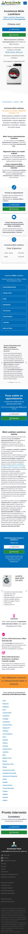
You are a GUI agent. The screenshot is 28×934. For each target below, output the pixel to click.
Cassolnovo (6, 715)
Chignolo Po (6, 728)
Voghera (5, 800)
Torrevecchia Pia (7, 785)
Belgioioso (6, 706)
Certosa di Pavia (7, 725)
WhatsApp (15, 35)
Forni (16, 465)
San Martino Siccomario (9, 773)
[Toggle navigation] (25, 3)
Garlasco (5, 743)
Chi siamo (3, 866)
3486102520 (15, 29)
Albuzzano (6, 703)
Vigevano (5, 797)
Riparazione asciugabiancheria (9, 874)
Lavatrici (13, 464)
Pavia (4, 700)
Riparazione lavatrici (6, 899)
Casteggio (5, 718)
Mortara (5, 761)
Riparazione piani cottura (7, 901)
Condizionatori (11, 465)
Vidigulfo (5, 794)
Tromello (5, 791)
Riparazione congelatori (7, 882)
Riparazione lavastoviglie (8, 893)
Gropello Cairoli (7, 749)
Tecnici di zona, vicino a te (13, 52)
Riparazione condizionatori (8, 877)
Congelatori (15, 467)
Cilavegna (5, 731)
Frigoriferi (3, 465)
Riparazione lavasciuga (7, 890)
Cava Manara (6, 722)
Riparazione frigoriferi (7, 888)
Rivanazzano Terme (8, 764)
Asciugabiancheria (6, 467)
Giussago (5, 746)
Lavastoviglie (20, 464)
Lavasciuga (22, 467)
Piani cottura (22, 465)
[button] (1, 362)
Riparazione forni (5, 885)
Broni (4, 709)
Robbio (5, 767)
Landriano (16, 102)
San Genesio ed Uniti (8, 770)
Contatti (3, 869)
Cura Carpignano (7, 734)
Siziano (5, 779)
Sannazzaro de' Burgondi (10, 776)
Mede (4, 755)
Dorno (4, 737)
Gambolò (5, 740)
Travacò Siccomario (8, 788)
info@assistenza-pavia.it (9, 860)
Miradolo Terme (7, 758)
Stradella (5, 782)
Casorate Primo (7, 712)
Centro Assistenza (7, 102)
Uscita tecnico (5, 871)
